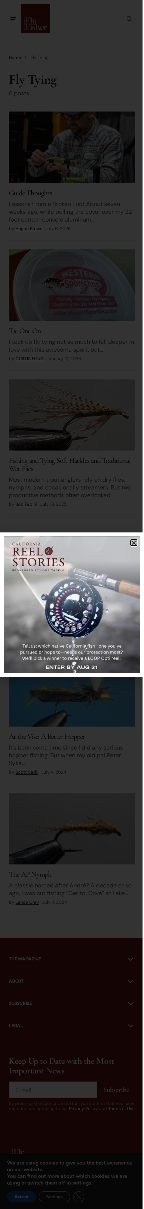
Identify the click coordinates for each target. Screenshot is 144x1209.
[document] (72, 604)
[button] (134, 542)
